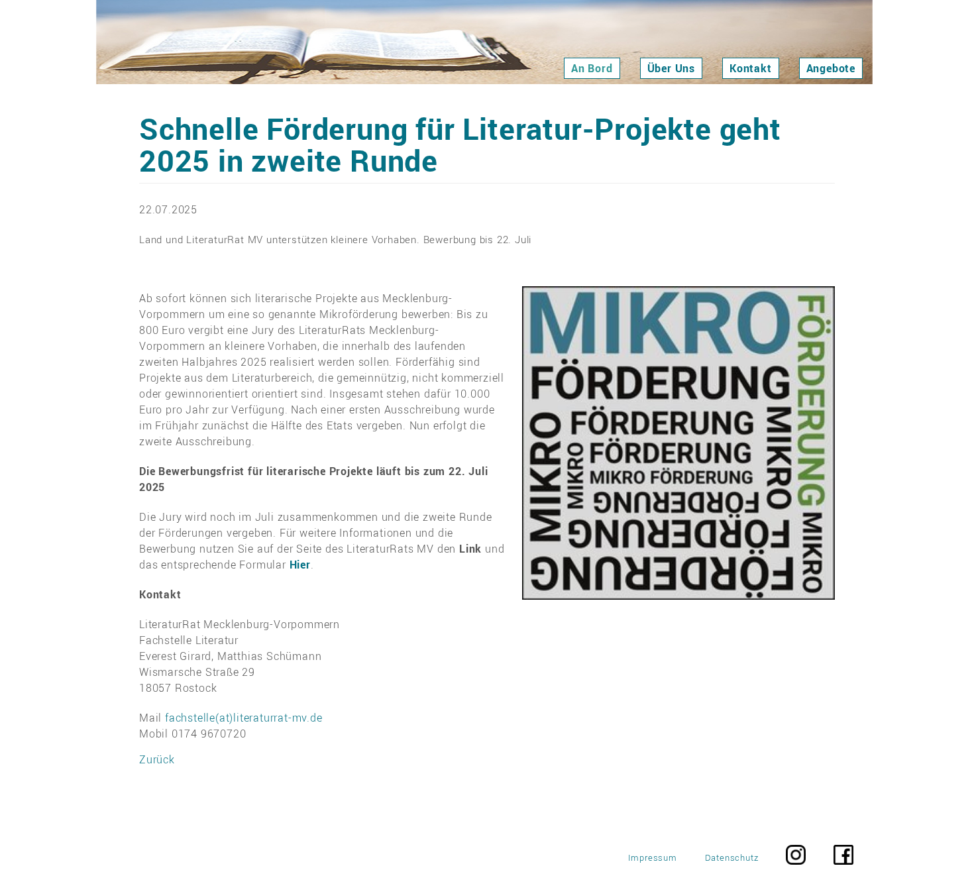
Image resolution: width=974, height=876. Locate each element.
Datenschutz (732, 857)
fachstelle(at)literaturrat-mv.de (244, 717)
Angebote (830, 68)
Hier (300, 564)
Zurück (157, 759)
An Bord (592, 68)
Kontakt (751, 68)
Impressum (652, 857)
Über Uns (671, 68)
